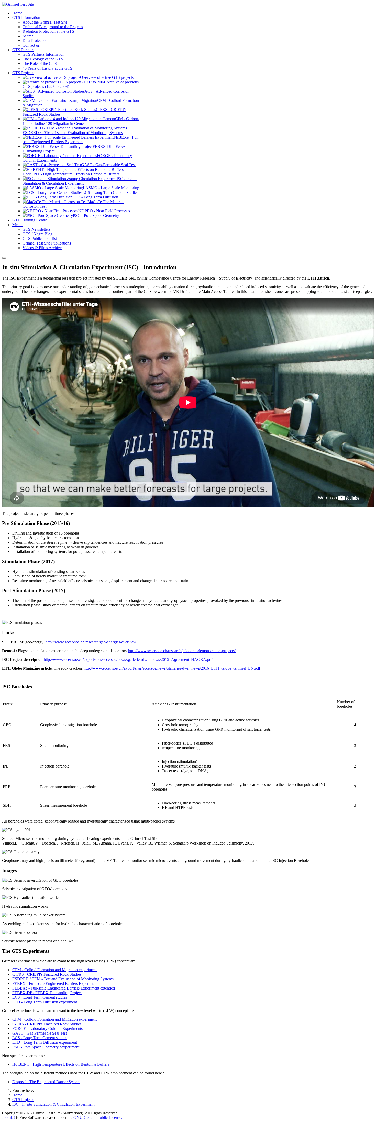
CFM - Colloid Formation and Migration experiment (54, 970)
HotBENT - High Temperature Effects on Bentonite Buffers (60, 1064)
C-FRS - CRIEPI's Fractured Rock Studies (46, 974)
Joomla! (8, 1117)
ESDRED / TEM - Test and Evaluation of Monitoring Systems (63, 979)
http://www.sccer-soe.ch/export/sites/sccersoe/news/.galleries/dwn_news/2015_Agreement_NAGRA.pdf (128, 659)
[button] (26, 17)
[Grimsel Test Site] (18, 4)
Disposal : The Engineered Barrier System (46, 1082)
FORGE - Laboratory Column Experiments (47, 1028)
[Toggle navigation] (4, 258)
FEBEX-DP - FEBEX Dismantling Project (47, 993)
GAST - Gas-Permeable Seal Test (39, 1033)
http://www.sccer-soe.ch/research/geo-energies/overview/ (91, 642)
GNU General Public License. (97, 1117)
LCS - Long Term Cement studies (39, 997)
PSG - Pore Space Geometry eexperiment (45, 1047)
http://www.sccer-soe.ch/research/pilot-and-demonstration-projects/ (182, 651)
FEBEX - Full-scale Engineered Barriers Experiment (54, 983)
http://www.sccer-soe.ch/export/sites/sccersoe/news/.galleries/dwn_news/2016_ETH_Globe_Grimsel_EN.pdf (172, 668)
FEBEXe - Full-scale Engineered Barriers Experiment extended (63, 988)
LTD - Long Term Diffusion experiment (44, 1002)
